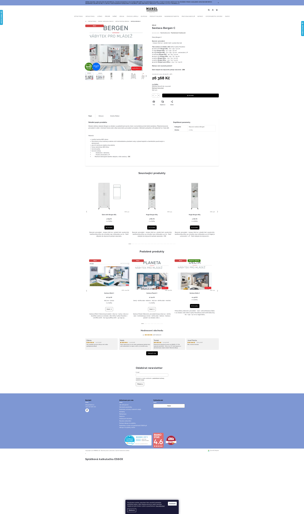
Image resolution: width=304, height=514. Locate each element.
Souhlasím (172, 503)
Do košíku (191, 95)
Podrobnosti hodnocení (178, 33)
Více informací (160, 506)
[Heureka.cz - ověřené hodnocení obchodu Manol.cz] (138, 440)
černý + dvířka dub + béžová (142, 300)
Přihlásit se (140, 384)
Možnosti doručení (158, 88)
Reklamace (122, 414)
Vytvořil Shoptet (214, 450)
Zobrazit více (152, 353)
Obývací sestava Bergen (197, 127)
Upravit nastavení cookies (122, 450)
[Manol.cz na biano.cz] (158, 440)
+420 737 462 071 (90, 406)
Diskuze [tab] (101, 116)
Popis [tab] (90, 116)
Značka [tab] (114, 116)
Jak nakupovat (124, 405)
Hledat (169, 405)
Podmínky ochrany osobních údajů (130, 409)
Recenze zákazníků (125, 421)
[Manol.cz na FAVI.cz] (171, 440)
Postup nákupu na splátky (127, 423)
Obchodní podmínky (125, 407)
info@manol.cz (89, 405)
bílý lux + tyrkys (109, 300)
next (217, 211)
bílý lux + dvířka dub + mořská (161, 300)
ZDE (183, 69)
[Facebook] (87, 410)
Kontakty (122, 411)
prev (86, 211)
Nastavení (132, 510)
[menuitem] (78, 16)
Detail (108, 309)
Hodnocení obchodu (152, 330)
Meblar (154, 25)
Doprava (122, 416)
